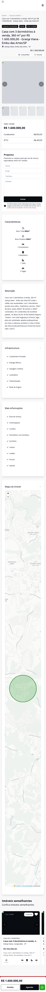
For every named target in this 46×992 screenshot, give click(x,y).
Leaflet (17, 886)
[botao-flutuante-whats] (42, 987)
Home (4, 15)
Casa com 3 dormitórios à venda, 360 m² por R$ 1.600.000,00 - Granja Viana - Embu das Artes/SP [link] (20, 19)
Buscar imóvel (15, 15)
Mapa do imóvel (13, 486)
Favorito (39, 55)
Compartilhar (25, 55)
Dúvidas (10, 987)
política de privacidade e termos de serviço (21, 208)
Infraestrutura (12, 348)
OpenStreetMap (28, 886)
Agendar (29, 987)
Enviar (23, 199)
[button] (4, 84)
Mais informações (14, 408)
